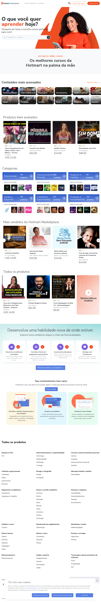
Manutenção (40, 527)
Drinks (4, 478)
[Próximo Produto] (98, 134)
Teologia (39, 465)
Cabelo (4, 536)
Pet (3, 456)
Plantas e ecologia (78, 533)
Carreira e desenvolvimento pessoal (85, 453)
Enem (38, 502)
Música (38, 543)
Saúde (38, 568)
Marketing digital (77, 527)
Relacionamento (7, 558)
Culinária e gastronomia (11, 471)
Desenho (39, 540)
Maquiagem (6, 546)
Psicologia (39, 518)
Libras (38, 509)
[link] (10, 91)
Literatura (39, 512)
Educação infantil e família (81, 471)
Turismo (4, 527)
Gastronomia (6, 481)
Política (39, 515)
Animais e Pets (7, 453)
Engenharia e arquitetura (11, 490)
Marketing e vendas (78, 524)
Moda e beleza (7, 533)
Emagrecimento (41, 558)
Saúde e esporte (42, 555)
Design (38, 474)
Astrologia (40, 456)
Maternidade (75, 474)
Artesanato (40, 536)
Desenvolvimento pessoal (80, 462)
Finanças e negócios (79, 490)
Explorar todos (92, 82)
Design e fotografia (43, 471)
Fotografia (39, 478)
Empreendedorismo (78, 496)
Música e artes (41, 533)
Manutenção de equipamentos (48, 524)
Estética (4, 540)
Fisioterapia (40, 564)
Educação (39, 499)
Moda (4, 549)
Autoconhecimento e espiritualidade (50, 453)
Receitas (5, 484)
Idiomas (39, 506)
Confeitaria (5, 474)
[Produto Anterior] (4, 134)
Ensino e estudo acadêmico (46, 490)
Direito (38, 496)
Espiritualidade (41, 459)
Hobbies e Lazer (8, 524)
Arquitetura (6, 493)
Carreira (73, 456)
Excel (73, 561)
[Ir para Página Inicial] (10, 3)
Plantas (73, 540)
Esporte (39, 561)
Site (72, 567)
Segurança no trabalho (9, 496)
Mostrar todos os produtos (49, 367)
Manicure (5, 543)
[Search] (48, 37)
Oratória (74, 465)
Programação (75, 564)
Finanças (74, 499)
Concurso (39, 493)
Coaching (74, 459)
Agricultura (75, 536)
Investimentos (76, 502)
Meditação (40, 462)
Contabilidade (75, 493)
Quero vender (51, 389)
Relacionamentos (8, 555)
